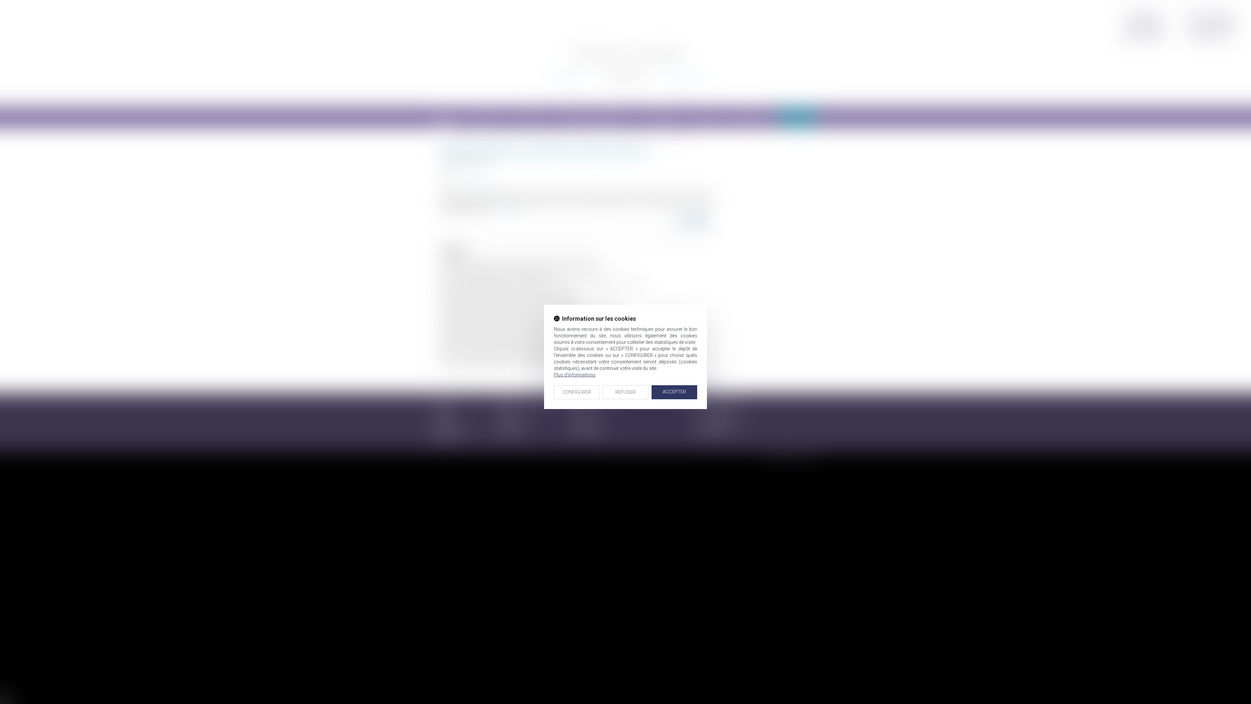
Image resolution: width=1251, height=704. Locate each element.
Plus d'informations (575, 375)
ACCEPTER (674, 392)
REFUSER (625, 392)
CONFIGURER (577, 392)
